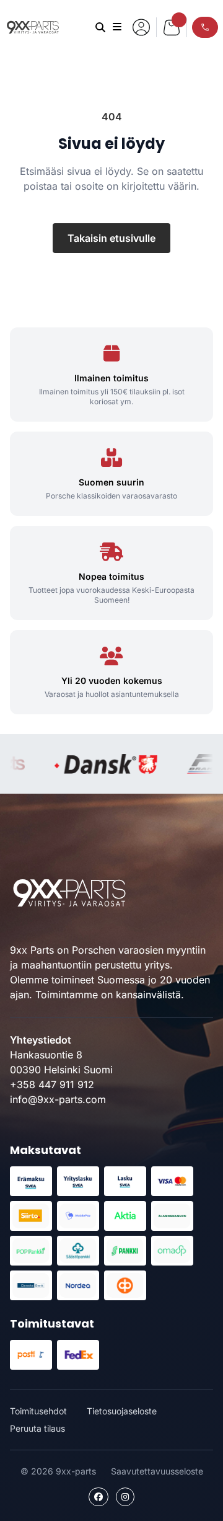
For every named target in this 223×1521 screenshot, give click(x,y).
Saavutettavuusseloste (157, 1471)
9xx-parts (33, 27)
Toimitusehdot (38, 1411)
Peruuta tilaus (37, 1428)
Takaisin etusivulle (111, 238)
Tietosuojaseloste (122, 1411)
